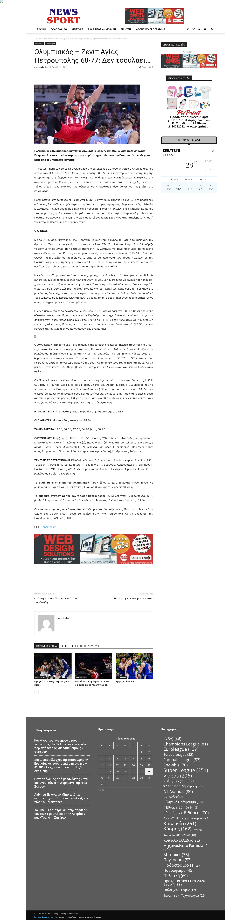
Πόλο (171, 890)
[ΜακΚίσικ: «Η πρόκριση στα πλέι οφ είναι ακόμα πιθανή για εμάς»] (93, 666)
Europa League (178, 754)
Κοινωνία (179, 823)
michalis (42, 67)
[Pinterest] (75, 74)
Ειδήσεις (126, 29)
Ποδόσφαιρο (59, 29)
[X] (187, 29)
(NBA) (172, 738)
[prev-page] (36, 692)
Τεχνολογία (193, 895)
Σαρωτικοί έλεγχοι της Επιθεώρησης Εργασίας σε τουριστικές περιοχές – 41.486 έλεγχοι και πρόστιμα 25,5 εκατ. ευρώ (61, 765)
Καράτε (168, 818)
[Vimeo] (193, 29)
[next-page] (42, 692)
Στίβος (188, 890)
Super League (185, 770)
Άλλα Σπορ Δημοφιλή (102, 29)
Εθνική (172, 813)
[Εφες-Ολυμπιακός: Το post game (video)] (53, 666)
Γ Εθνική (173, 807)
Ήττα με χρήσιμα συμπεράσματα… (133, 598)
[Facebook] (181, 29)
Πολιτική (175, 875)
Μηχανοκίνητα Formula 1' (185, 847)
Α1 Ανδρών (178, 791)
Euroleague (61, 38)
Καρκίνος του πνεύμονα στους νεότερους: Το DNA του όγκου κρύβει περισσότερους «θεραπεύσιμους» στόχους (60, 746)
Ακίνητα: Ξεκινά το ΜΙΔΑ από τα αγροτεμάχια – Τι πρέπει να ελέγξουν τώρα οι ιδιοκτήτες (61, 798)
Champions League (185, 744)
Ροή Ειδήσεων (46, 730)
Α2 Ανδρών (176, 796)
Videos (177, 775)
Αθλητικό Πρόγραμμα (150, 29)
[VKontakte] (199, 29)
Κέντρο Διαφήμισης (43, 916)
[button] (212, 29)
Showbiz (175, 765)
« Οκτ (101, 789)
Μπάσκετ (77, 29)
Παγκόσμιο (177, 860)
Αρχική (41, 29)
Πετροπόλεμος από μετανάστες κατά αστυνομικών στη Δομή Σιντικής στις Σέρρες (61, 782)
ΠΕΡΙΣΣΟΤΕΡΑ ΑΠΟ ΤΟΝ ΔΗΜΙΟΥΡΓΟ (81, 646)
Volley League (178, 781)
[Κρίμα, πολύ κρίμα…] (134, 666)
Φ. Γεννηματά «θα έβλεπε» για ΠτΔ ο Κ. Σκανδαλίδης (57, 600)
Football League (181, 759)
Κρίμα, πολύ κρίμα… (126, 681)
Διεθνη (192, 807)
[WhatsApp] (83, 74)
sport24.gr (49, 527)
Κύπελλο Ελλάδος (181, 840)
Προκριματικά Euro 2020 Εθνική (184, 882)
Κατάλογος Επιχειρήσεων (193, 818)
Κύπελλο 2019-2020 (179, 835)
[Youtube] (205, 29)
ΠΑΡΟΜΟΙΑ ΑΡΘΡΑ (46, 646)
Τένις (171, 895)
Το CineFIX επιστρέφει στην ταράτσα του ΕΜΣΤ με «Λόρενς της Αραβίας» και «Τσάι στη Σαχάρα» (60, 813)
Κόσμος (177, 829)
